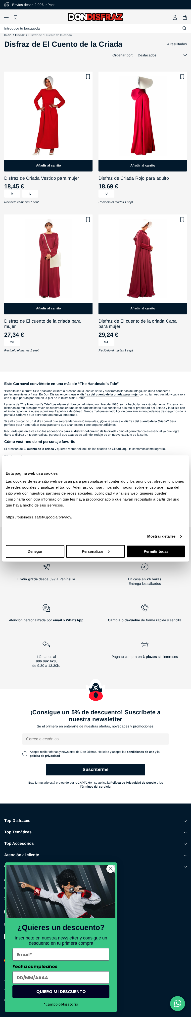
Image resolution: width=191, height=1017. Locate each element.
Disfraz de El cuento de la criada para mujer (42, 324)
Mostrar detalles (161, 536)
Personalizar (93, 551)
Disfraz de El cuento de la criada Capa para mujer (137, 324)
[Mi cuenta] (174, 17)
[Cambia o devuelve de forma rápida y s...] (144, 615)
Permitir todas (156, 551)
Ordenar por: (122, 55)
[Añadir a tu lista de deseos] (88, 77)
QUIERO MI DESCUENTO (61, 992)
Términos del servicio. (95, 786)
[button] (6, 17)
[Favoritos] (16, 17)
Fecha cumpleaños (34, 966)
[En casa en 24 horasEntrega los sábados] (144, 576)
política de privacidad (45, 756)
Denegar (35, 551)
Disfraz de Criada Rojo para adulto (133, 178)
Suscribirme (95, 769)
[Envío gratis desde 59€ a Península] (46, 576)
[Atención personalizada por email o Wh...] (46, 615)
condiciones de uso (140, 752)
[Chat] (177, 1003)
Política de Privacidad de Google (133, 782)
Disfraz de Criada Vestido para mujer (41, 178)
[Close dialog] (110, 868)
